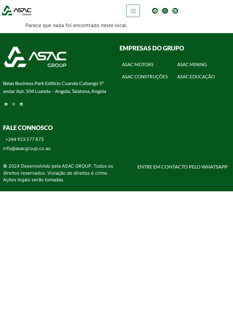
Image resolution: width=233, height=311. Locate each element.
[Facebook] (155, 11)
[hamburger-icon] (133, 11)
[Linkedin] (175, 11)
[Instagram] (165, 11)
